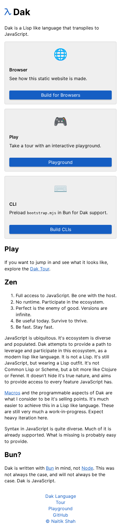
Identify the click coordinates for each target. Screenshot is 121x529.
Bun (50, 468)
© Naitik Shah (60, 521)
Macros (12, 392)
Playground (60, 162)
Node (87, 468)
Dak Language (60, 496)
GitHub (60, 515)
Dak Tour (39, 269)
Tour (60, 502)
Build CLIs (60, 229)
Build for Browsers (60, 95)
